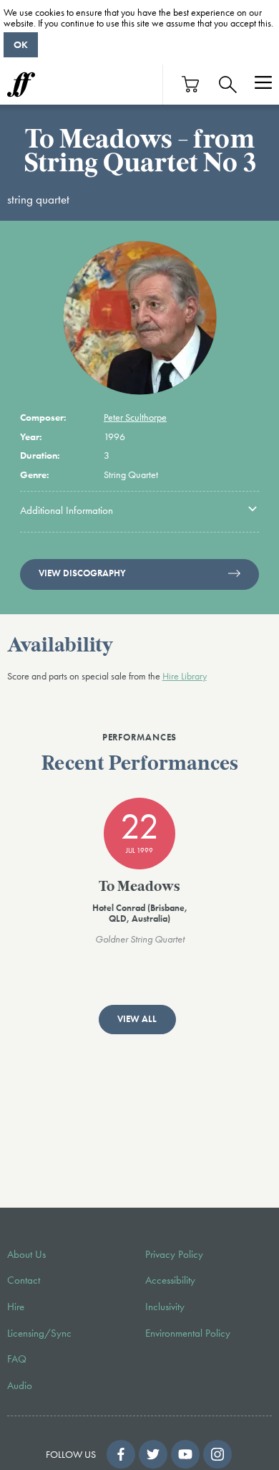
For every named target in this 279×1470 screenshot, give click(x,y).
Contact (23, 1280)
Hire (15, 1306)
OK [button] (21, 44)
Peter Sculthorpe (135, 417)
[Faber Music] (21, 85)
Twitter (153, 1454)
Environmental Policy (187, 1333)
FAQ (16, 1359)
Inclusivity (165, 1306)
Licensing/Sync (39, 1333)
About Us (26, 1254)
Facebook (121, 1454)
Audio (19, 1385)
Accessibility (170, 1280)
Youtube (185, 1454)
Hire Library (184, 675)
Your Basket (191, 84)
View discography (82, 573)
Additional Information (66, 510)
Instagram (217, 1454)
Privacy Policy (174, 1254)
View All (137, 1019)
